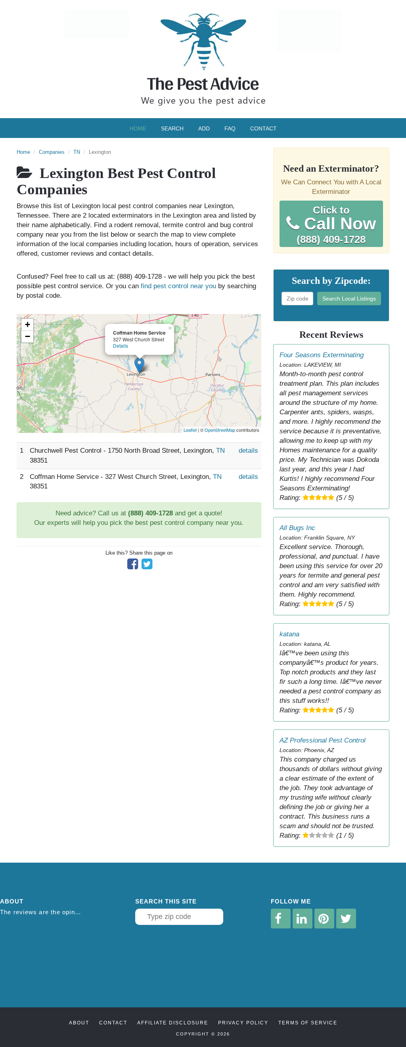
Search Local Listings (349, 298)
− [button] (27, 336)
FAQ (230, 128)
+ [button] (27, 324)
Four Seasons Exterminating (322, 355)
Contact (263, 128)
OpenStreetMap (220, 430)
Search (172, 128)
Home (138, 128)
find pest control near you (178, 286)
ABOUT (79, 1023)
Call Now (336, 225)
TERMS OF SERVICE (307, 1023)
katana (289, 634)
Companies (52, 152)
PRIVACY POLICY (243, 1023)
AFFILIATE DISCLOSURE (172, 1023)
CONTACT (113, 1023)
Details (120, 345)
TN (76, 152)
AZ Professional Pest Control (323, 740)
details (248, 450)
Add (204, 128)
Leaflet (190, 430)
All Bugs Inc (297, 528)
